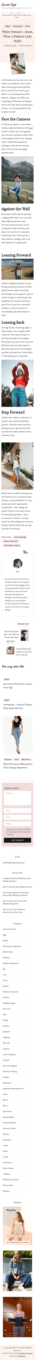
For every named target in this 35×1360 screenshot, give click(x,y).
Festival (6, 997)
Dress (5, 980)
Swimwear (7, 1140)
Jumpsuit (6, 1032)
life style (6, 1043)
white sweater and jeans (12, 545)
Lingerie (6, 1049)
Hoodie (5, 1020)
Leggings (6, 1037)
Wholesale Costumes (11, 1180)
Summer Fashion (9, 1123)
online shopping (9, 1054)
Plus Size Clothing (10, 1071)
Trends (27, 26)
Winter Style (8, 1185)
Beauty (5, 940)
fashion (6, 986)
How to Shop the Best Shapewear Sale (17, 887)
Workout (6, 1191)
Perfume (6, 1060)
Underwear (7, 1162)
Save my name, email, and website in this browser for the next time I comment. (19, 831)
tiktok (5, 1151)
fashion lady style (20, 537)
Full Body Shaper (9, 1003)
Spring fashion (17, 26)
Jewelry (6, 1026)
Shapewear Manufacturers (13, 1088)
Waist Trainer (26, 759)
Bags (5, 935)
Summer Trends (9, 1128)
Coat (4, 975)
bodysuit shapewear (11, 963)
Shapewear (8, 759)
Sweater (6, 1134)
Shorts (5, 1100)
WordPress (21, 1356)
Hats (5, 1014)
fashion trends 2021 (11, 541)
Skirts (5, 1106)
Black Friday (7, 952)
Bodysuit (6, 957)
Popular (8, 26)
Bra (4, 969)
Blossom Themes (26, 1353)
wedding (6, 1174)
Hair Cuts (6, 1009)
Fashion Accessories (10, 992)
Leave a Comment (25, 45)
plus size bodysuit (10, 1066)
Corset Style (8, 4)
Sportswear (7, 1111)
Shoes (5, 1094)
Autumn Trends (9, 929)
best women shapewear (12, 946)
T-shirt (5, 1145)
